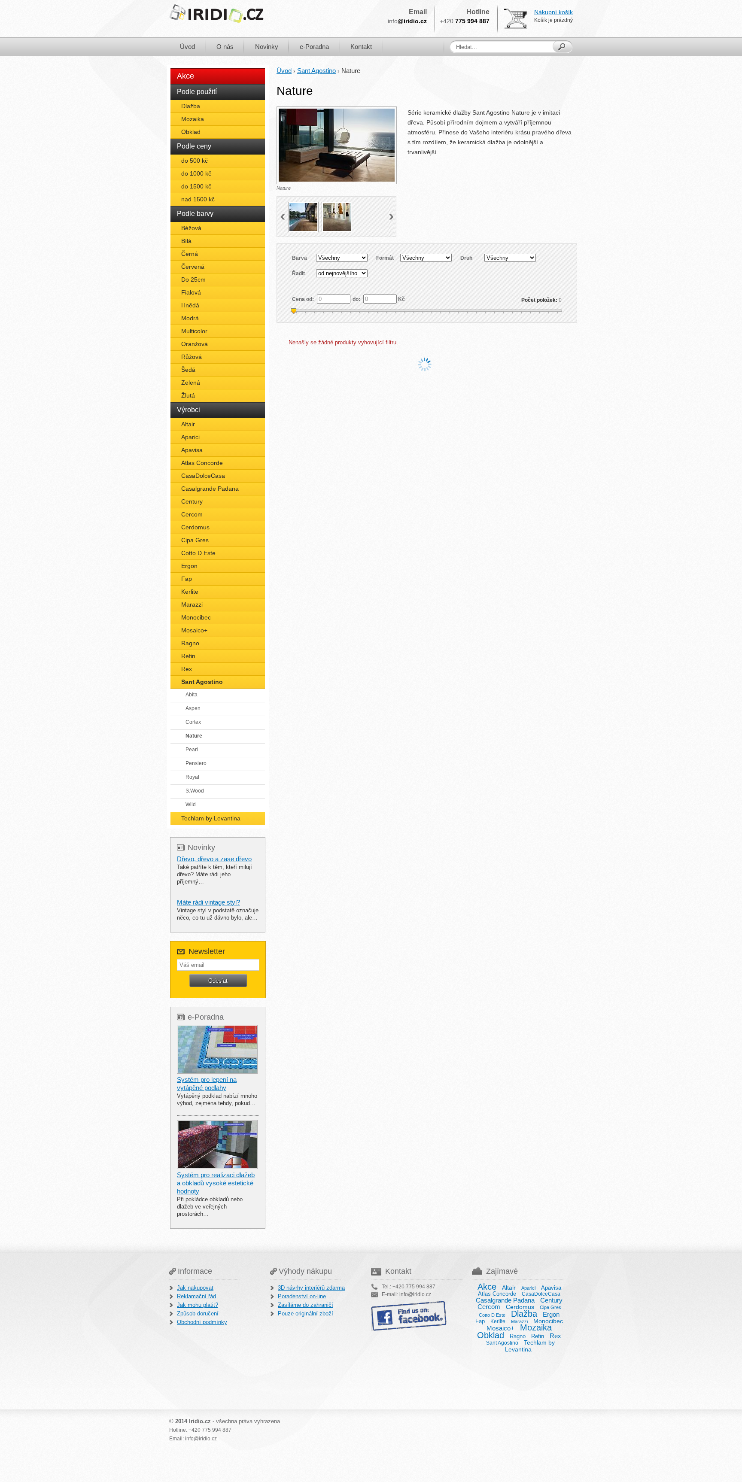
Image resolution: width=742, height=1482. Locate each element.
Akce (185, 76)
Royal (192, 777)
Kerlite (189, 591)
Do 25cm (193, 279)
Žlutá (188, 395)
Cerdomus (195, 527)
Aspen (193, 708)
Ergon (189, 565)
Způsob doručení (198, 1313)
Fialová (191, 292)
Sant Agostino (202, 681)
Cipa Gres (195, 540)
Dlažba (190, 106)
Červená (192, 266)
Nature (194, 736)
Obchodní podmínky (202, 1322)
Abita (192, 695)
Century (192, 501)
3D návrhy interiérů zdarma (311, 1288)
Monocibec (196, 617)
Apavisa (192, 449)
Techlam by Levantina (210, 818)
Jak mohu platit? (197, 1305)
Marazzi (192, 604)
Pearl (192, 750)
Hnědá (190, 305)
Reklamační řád (196, 1296)
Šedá (188, 369)
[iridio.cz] (216, 13)
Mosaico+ (194, 630)
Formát (385, 258)
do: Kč (379, 299)
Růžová (191, 356)
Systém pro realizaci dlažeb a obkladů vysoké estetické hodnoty (216, 1183)
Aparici (190, 437)
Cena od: (303, 299)
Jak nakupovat (195, 1288)
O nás (225, 46)
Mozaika (192, 118)
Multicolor (194, 331)
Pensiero (196, 763)
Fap (186, 578)
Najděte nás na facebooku (409, 1316)
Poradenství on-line (302, 1296)
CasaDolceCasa (203, 475)
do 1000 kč (196, 173)
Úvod (187, 46)
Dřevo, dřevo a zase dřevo (214, 858)
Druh (466, 258)
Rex (186, 668)
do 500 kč (194, 160)
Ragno (190, 643)
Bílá (186, 240)
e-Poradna (314, 46)
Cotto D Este (198, 553)
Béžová (191, 228)
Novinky (266, 46)
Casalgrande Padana (210, 488)
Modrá (190, 318)
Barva (299, 258)
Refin (188, 656)
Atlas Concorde (202, 462)
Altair (188, 424)
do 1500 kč (196, 186)
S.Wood (195, 791)
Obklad (191, 131)
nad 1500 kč (198, 199)
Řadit (298, 273)
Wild (191, 805)
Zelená (190, 382)
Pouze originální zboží (305, 1313)
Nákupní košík (553, 12)
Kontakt (361, 46)
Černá (189, 253)
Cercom (192, 514)
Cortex (193, 722)
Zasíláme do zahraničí (305, 1305)
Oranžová (194, 343)
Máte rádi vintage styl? (208, 902)
